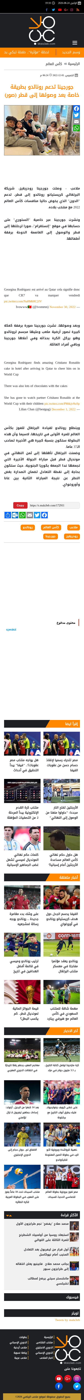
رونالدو (28, 527)
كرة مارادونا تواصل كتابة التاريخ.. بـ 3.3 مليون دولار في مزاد (62, 1068)
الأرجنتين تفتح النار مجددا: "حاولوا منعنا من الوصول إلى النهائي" (62, 812)
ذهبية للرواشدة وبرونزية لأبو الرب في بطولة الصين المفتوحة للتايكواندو (61, 1155)
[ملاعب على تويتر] (53, 9)
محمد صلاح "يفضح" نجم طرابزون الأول (42, 1223)
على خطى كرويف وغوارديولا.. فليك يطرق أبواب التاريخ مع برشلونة (61, 1112)
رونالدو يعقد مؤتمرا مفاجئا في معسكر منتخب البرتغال (65, 966)
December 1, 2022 (64, 409)
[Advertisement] (42, 255)
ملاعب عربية (20, 1358)
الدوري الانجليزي (44, 1347)
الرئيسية (74, 64)
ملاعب (74, 527)
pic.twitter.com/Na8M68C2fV (23, 301)
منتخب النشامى (44, 1342)
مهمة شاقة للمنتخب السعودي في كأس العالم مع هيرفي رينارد (62, 1013)
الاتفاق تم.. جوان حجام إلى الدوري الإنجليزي (22, 1152)
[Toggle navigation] (75, 43)
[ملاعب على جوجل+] (66, 9)
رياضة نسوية (20, 1353)
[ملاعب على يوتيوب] (60, 9)
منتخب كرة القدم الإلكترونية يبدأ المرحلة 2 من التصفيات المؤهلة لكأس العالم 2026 (23, 812)
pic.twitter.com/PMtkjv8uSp (62, 403)
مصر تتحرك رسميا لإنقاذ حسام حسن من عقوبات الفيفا (62, 765)
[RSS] (78, 9)
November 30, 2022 (63, 307)
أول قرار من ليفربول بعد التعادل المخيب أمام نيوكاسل (46, 1252)
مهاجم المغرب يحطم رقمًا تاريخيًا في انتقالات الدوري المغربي (22, 1068)
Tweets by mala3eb (67, 1320)
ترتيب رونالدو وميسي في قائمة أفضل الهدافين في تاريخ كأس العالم (24, 966)
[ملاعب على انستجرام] (72, 9)
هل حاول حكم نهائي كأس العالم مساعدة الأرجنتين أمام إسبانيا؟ (63, 859)
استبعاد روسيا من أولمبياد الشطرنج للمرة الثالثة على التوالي (44, 1237)
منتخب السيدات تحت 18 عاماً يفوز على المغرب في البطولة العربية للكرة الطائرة (22, 1197)
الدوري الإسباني (44, 1353)
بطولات (23, 1337)
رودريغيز (72, 536)
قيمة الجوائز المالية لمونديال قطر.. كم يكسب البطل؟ (26, 1013)
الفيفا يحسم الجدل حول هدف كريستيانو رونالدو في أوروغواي (62, 919)
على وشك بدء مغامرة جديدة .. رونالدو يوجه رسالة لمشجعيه (24, 919)
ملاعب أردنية (20, 1347)
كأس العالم (54, 64)
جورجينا (50, 536)
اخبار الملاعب (46, 1358)
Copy (20, 505)
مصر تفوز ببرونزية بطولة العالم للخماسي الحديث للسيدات (61, 1194)
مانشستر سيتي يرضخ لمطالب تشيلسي (48, 1281)
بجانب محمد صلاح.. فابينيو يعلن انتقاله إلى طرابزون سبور (42, 1266)
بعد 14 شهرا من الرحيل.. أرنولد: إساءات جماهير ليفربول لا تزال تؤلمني (22, 1112)
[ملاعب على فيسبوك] (47, 9)
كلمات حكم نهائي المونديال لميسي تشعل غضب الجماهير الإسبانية (22, 859)
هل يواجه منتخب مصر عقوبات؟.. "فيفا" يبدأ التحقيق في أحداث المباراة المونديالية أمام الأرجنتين (23, 765)
